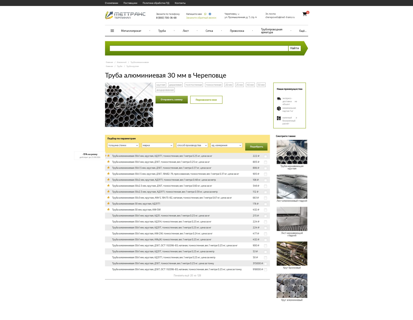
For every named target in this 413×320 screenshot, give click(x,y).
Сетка (209, 30)
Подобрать (256, 146)
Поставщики (130, 2)
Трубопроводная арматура (271, 31)
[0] (304, 14)
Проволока (237, 30)
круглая (160, 84)
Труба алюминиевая (140, 62)
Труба (162, 30)
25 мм (239, 84)
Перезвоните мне (206, 99)
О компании (111, 2)
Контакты (180, 2)
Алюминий (121, 62)
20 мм (228, 84)
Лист (186, 30)
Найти (294, 48)
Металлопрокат (131, 30)
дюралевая (175, 84)
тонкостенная (213, 84)
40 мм (250, 84)
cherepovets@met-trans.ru (280, 17)
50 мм (261, 84)
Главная (109, 62)
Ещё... (303, 30)
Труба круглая (132, 66)
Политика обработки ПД (156, 2)
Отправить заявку (172, 99)
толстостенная (194, 84)
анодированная (165, 89)
